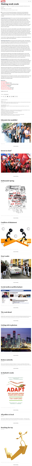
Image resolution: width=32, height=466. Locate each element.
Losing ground (3, 85)
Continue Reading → (16, 146)
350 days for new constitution (6, 89)
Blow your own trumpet (5, 87)
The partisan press (4, 86)
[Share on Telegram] (13, 96)
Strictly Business (8, 8)
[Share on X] (4, 96)
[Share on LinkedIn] (9, 96)
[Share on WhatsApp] (11, 96)
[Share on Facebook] (5, 96)
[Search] (29, 1)
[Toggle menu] (30, 1)
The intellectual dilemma (5, 84)
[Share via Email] (17, 96)
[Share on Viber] (15, 96)
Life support (3, 82)
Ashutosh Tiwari (3, 8)
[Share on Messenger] (7, 96)
